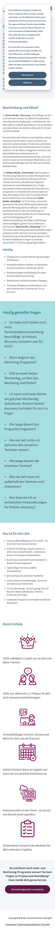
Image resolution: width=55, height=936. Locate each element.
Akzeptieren (27, 75)
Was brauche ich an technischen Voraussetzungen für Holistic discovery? (25, 502)
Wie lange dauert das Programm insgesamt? (21, 426)
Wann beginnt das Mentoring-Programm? (20, 359)
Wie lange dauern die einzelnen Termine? (21, 463)
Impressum (11, 924)
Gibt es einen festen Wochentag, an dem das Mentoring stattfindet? (21, 378)
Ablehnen (27, 82)
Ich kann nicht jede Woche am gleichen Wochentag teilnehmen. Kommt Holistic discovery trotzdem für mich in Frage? (26, 403)
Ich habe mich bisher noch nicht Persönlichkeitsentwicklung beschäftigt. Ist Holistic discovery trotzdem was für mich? (25, 334)
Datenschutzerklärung (29, 924)
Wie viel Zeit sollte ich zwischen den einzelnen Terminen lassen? (22, 445)
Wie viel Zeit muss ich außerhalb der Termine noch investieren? (24, 481)
